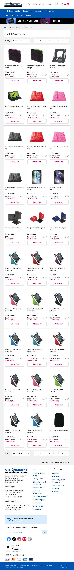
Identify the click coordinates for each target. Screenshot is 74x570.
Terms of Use (63, 565)
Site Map (55, 492)
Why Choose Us (58, 485)
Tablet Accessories (27, 27)
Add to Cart (15, 81)
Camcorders (50, 11)
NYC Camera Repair (40, 496)
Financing (55, 488)
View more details (18, 521)
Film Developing (39, 500)
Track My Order (38, 506)
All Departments (13, 11)
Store (10, 27)
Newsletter (37, 509)
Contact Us (56, 476)
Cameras (27, 11)
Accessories (11, 15)
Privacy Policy (38, 479)
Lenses (38, 11)
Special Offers (26, 15)
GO (44, 532)
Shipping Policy (38, 487)
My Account (37, 503)
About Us (55, 473)
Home (5, 27)
